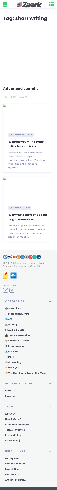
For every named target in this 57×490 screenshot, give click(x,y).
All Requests (12, 458)
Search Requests (15, 463)
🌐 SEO (9, 319)
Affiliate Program (15, 479)
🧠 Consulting (13, 362)
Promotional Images (17, 424)
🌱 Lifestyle (11, 367)
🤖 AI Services (13, 308)
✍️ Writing (11, 324)
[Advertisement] (28, 53)
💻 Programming (14, 346)
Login (8, 390)
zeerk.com (22, 263)
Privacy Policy (13, 435)
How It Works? (13, 419)
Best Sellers (12, 474)
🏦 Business (12, 351)
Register (10, 396)
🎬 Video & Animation (17, 335)
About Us (10, 413)
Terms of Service (15, 429)
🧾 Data (9, 356)
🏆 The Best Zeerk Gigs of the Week (25, 373)
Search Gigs (12, 469)
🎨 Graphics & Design (17, 340)
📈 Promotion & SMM (17, 313)
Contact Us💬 (13, 440)
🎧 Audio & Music (14, 329)
